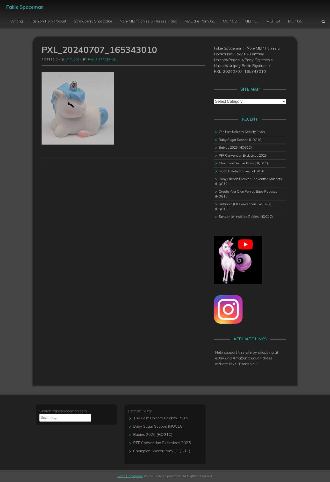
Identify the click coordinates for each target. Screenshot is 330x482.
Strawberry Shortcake (93, 21)
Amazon (240, 358)
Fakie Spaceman (25, 7)
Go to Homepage (130, 476)
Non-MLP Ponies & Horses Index (148, 21)
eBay (219, 358)
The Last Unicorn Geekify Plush (242, 132)
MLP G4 (273, 21)
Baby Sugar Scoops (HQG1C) (240, 140)
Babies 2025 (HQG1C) (235, 147)
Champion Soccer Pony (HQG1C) (243, 163)
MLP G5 (295, 21)
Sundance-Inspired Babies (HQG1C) (246, 217)
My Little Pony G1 (199, 21)
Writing (16, 21)
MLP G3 (251, 21)
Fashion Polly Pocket (48, 21)
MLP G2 (230, 21)
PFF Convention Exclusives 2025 (243, 155)
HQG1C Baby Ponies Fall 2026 (241, 171)
